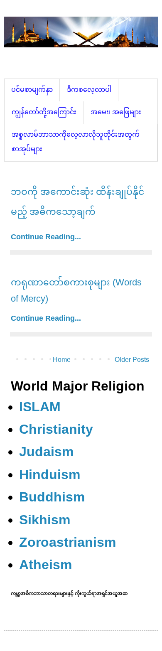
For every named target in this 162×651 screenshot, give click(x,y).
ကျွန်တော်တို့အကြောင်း (44, 111)
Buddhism (52, 496)
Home (62, 359)
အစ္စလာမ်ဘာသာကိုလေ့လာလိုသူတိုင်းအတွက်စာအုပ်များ (76, 141)
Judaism (46, 451)
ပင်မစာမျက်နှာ (32, 89)
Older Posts (132, 359)
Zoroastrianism (67, 542)
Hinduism (49, 474)
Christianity (56, 429)
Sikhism (44, 519)
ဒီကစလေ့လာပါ (89, 89)
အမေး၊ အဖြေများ (116, 111)
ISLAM (40, 406)
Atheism (45, 564)
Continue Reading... (46, 237)
